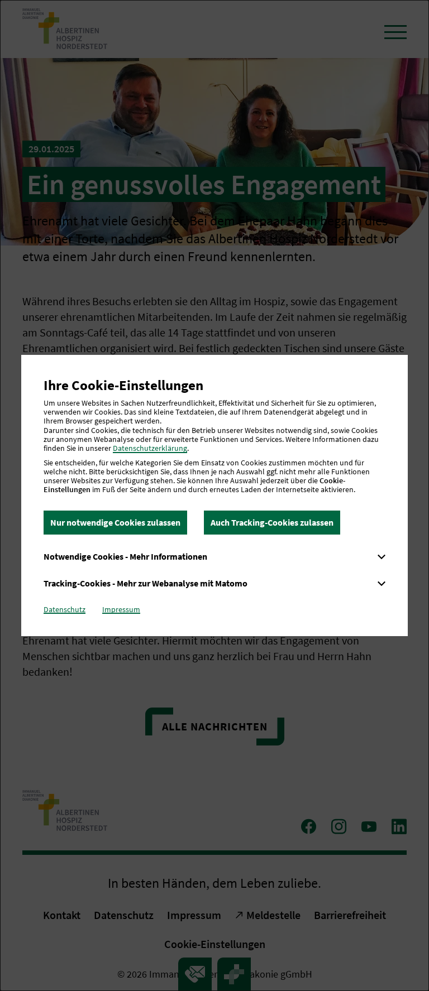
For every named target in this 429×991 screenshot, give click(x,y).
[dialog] (214, 495)
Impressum (121, 609)
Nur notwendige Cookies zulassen (115, 522)
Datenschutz (64, 609)
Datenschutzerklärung (150, 448)
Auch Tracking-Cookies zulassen (272, 522)
